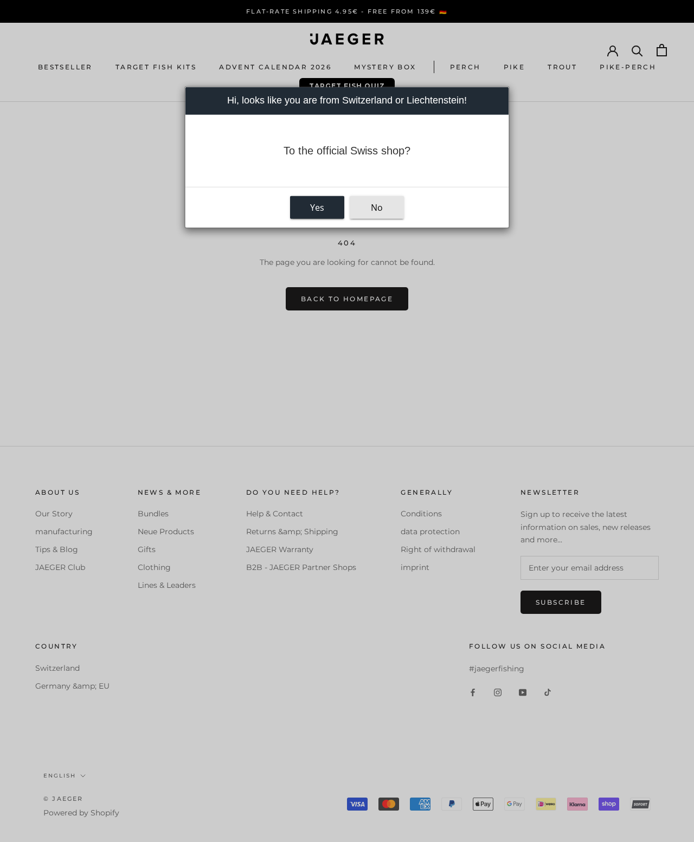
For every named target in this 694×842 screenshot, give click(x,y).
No (377, 207)
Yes (317, 207)
